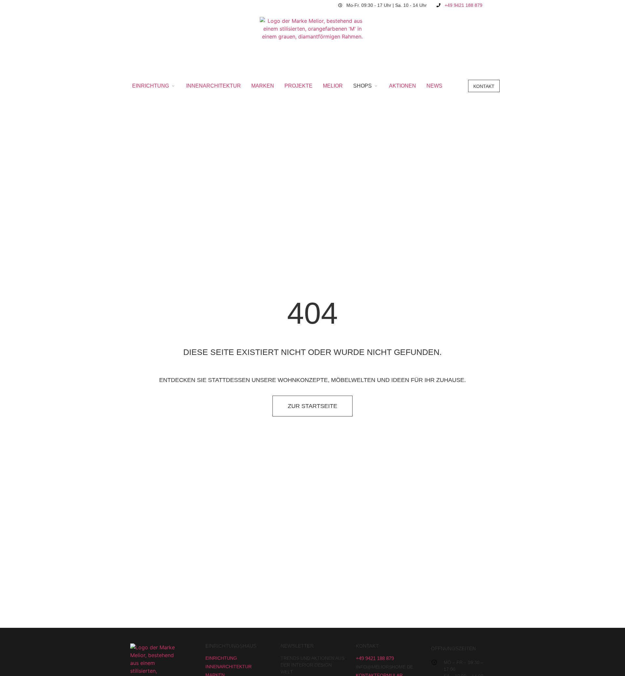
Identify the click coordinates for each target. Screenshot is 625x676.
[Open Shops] (376, 86)
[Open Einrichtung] (173, 86)
